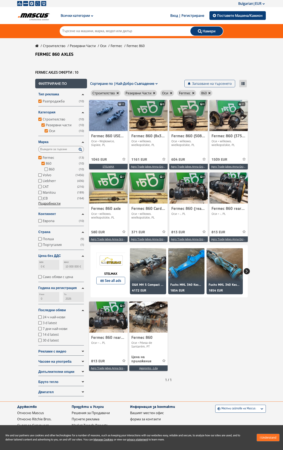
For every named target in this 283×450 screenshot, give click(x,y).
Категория (46, 112)
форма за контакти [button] (145, 419)
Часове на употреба (54, 361)
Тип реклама (48, 94)
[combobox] (218, 408)
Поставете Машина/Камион (239, 15)
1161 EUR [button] (139, 160)
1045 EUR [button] (99, 160)
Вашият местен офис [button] (147, 413)
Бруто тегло (48, 382)
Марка (43, 142)
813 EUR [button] (178, 232)
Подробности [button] (49, 203)
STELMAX (108, 166)
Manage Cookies (103, 439)
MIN (41, 262)
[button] (61, 83)
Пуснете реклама (85, 419)
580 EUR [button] (98, 232)
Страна (44, 232)
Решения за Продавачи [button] (91, 413)
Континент (47, 214)
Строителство (54, 46)
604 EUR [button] (178, 160)
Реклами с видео (52, 351)
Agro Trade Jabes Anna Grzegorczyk (152, 166)
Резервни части (83, 46)
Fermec (116, 46)
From (41, 294)
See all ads (113, 280)
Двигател (46, 392)
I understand (268, 437)
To (65, 294)
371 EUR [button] (138, 232)
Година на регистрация (57, 288)
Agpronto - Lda (148, 368)
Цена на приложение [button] (141, 359)
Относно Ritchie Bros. (34, 419)
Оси (103, 46)
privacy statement (137, 439)
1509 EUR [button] (219, 160)
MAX (66, 262)
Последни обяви (52, 310)
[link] (108, 115)
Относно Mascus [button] (30, 413)
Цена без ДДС (49, 256)
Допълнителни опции (56, 371)
